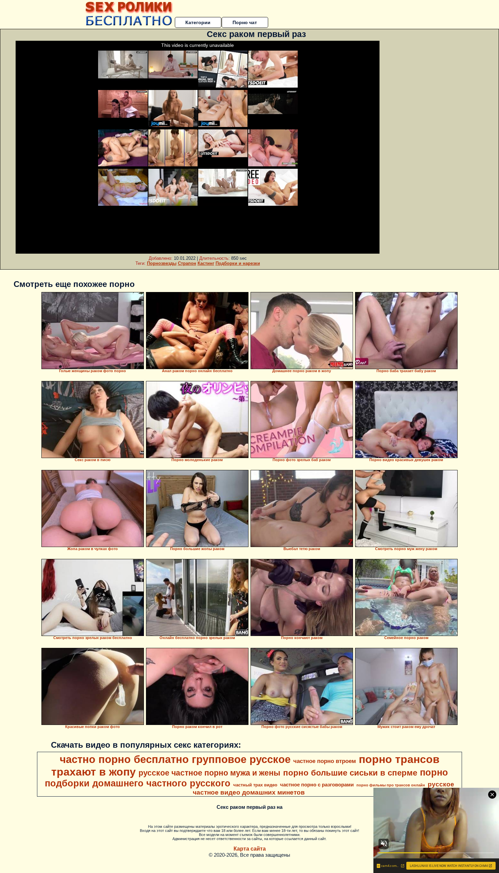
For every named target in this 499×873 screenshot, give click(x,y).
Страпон (187, 263)
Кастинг (206, 263)
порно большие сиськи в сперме (350, 772)
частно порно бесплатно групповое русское (175, 759)
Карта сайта (250, 849)
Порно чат (245, 22)
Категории (197, 22)
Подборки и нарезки (238, 263)
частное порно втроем (324, 761)
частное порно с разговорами (317, 784)
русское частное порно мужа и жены (209, 772)
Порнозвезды (162, 263)
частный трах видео (255, 784)
